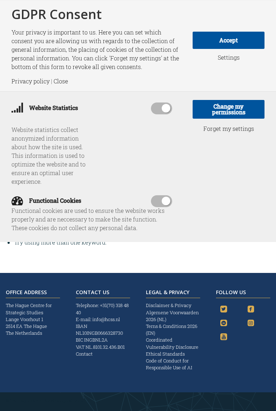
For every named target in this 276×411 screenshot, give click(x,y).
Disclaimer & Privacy (169, 305)
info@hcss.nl (106, 319)
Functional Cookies (54, 200)
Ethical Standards (165, 354)
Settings (229, 57)
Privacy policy (31, 81)
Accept (228, 40)
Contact (84, 354)
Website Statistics (53, 107)
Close (61, 81)
